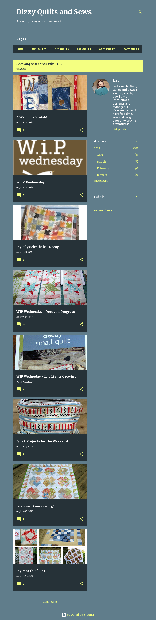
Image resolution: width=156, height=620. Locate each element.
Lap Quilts (84, 49)
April (100, 155)
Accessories (107, 49)
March (101, 161)
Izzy (116, 80)
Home (20, 49)
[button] (81, 130)
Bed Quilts (62, 49)
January (102, 175)
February (103, 168)
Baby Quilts (131, 49)
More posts (50, 602)
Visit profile (119, 129)
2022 (97, 148)
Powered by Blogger (80, 614)
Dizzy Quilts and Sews (54, 12)
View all (21, 69)
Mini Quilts (39, 49)
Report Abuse (103, 210)
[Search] (140, 12)
